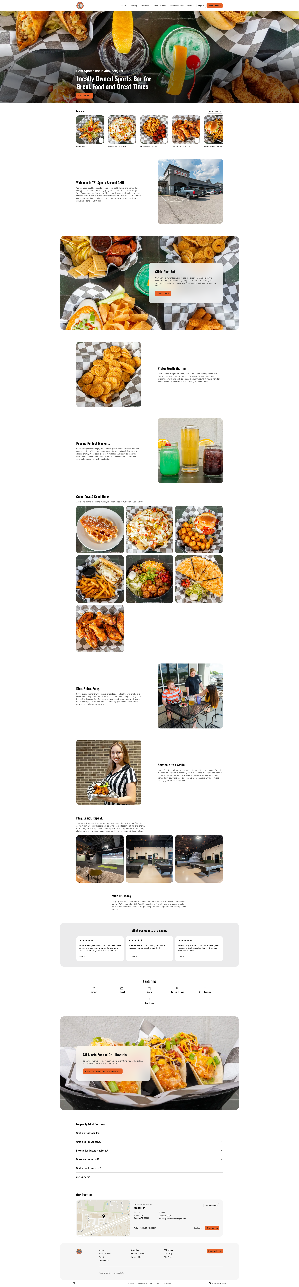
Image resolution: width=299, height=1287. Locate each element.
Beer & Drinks (160, 5)
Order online (212, 1228)
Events (102, 1257)
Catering (133, 5)
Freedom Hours (177, 5)
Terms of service (105, 1273)
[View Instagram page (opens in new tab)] (73, 1283)
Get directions (211, 1205)
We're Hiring (136, 1257)
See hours (197, 1228)
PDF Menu (145, 5)
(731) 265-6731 (165, 1216)
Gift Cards (168, 1257)
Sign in (201, 5)
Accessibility (119, 1273)
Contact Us (104, 1260)
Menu (123, 5)
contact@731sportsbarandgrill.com (172, 1219)
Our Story (168, 1253)
